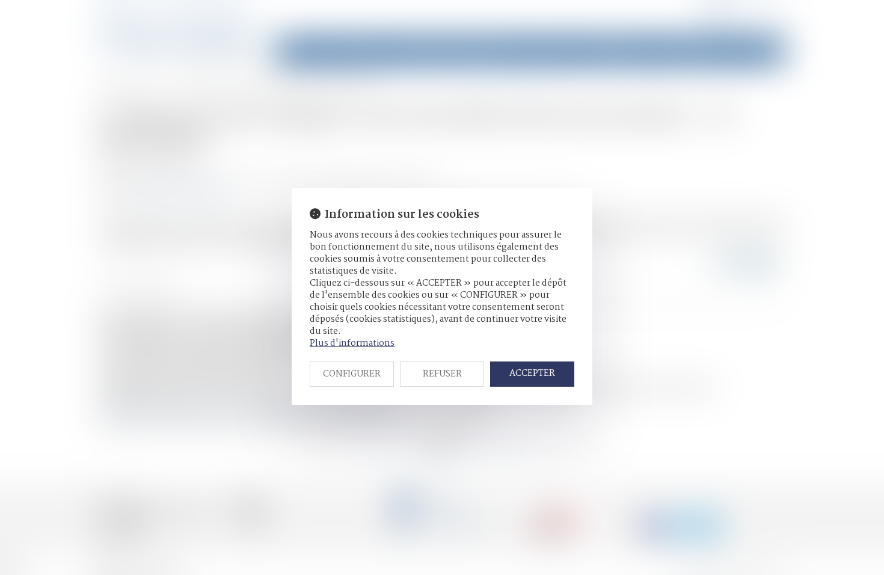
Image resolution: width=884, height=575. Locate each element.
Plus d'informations (352, 343)
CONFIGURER (352, 374)
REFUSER (442, 374)
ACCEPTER (532, 373)
